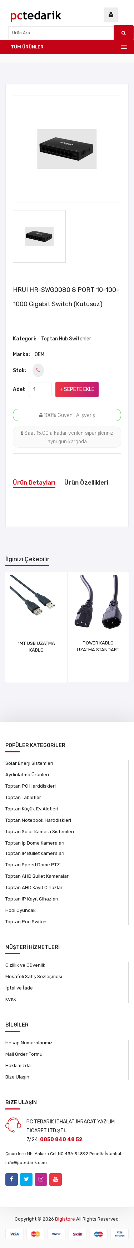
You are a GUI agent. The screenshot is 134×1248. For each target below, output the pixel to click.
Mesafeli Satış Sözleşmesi (33, 976)
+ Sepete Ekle (77, 389)
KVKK (10, 999)
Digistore (65, 1219)
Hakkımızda (18, 1065)
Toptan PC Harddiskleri (30, 786)
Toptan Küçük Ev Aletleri (31, 808)
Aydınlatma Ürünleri (27, 774)
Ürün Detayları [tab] (34, 482)
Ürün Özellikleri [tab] (86, 482)
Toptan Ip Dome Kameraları (34, 843)
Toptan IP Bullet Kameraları (34, 853)
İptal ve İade (19, 988)
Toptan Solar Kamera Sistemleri (39, 831)
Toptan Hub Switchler (66, 339)
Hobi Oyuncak (20, 910)
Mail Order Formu (24, 1054)
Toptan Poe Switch (25, 921)
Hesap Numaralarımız (29, 1042)
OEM (39, 354)
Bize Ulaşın (17, 1077)
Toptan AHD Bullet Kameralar (37, 876)
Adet (19, 389)
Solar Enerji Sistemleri (29, 763)
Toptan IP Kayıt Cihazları (31, 899)
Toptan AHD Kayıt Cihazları (34, 887)
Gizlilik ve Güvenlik (25, 965)
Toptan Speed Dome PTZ (32, 864)
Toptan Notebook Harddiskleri (38, 820)
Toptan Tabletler (23, 797)
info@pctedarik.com (26, 1162)
